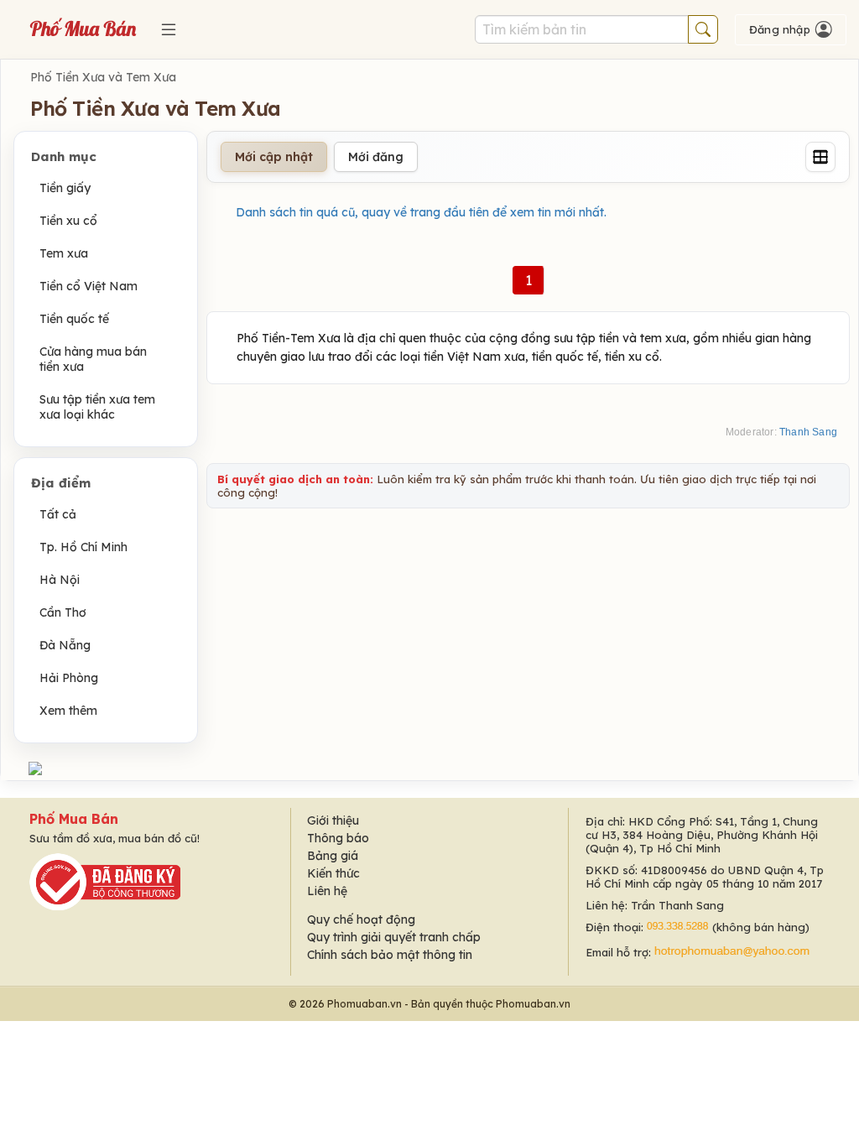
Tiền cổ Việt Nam (88, 286)
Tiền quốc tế (74, 318)
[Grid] (820, 157)
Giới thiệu (333, 820)
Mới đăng (375, 156)
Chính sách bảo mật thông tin (389, 954)
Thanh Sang (808, 432)
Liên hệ (327, 891)
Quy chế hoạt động (361, 919)
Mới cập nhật (274, 156)
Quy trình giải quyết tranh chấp (394, 937)
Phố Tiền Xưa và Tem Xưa (103, 77)
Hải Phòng (68, 677)
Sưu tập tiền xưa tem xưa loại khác (97, 407)
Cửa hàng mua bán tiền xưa (93, 359)
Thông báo (338, 838)
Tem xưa (63, 253)
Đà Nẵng (65, 645)
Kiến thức (333, 873)
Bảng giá (332, 855)
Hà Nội (59, 579)
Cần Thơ (62, 612)
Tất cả (57, 514)
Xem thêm (68, 710)
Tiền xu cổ (68, 220)
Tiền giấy (65, 187)
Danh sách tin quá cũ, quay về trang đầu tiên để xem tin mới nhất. (421, 212)
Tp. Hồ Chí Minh (83, 547)
